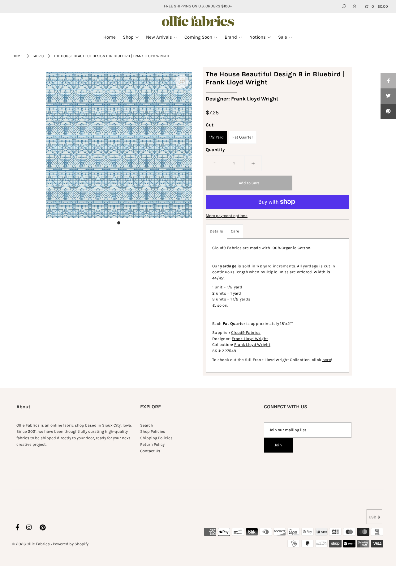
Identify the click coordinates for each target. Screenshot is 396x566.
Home (17, 56)
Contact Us (150, 451)
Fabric (38, 56)
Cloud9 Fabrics (245, 332)
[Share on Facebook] (388, 80)
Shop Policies (152, 431)
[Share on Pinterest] (388, 111)
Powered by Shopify (70, 544)
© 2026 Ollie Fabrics (31, 544)
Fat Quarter (242, 137)
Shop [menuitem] (128, 37)
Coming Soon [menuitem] (198, 37)
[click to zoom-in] (182, 81)
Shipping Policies (156, 438)
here (326, 359)
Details (216, 231)
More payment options (227, 215)
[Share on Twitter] (388, 96)
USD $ (374, 517)
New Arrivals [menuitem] (159, 37)
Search (146, 425)
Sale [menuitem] (282, 37)
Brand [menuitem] (231, 37)
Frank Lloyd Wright (250, 338)
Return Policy (152, 444)
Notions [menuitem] (257, 37)
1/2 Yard (216, 137)
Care (235, 231)
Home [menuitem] (109, 37)
